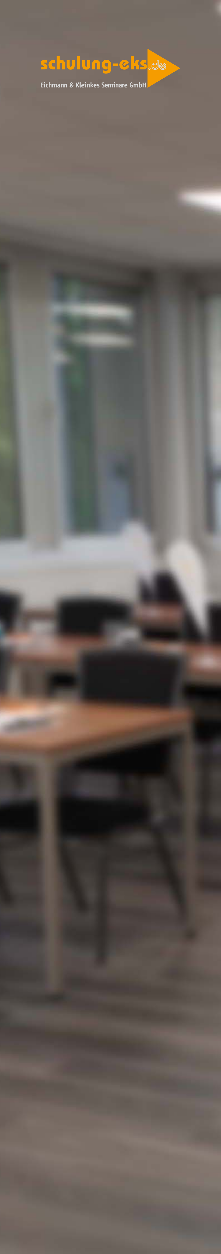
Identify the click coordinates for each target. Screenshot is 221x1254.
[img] (110, 627)
